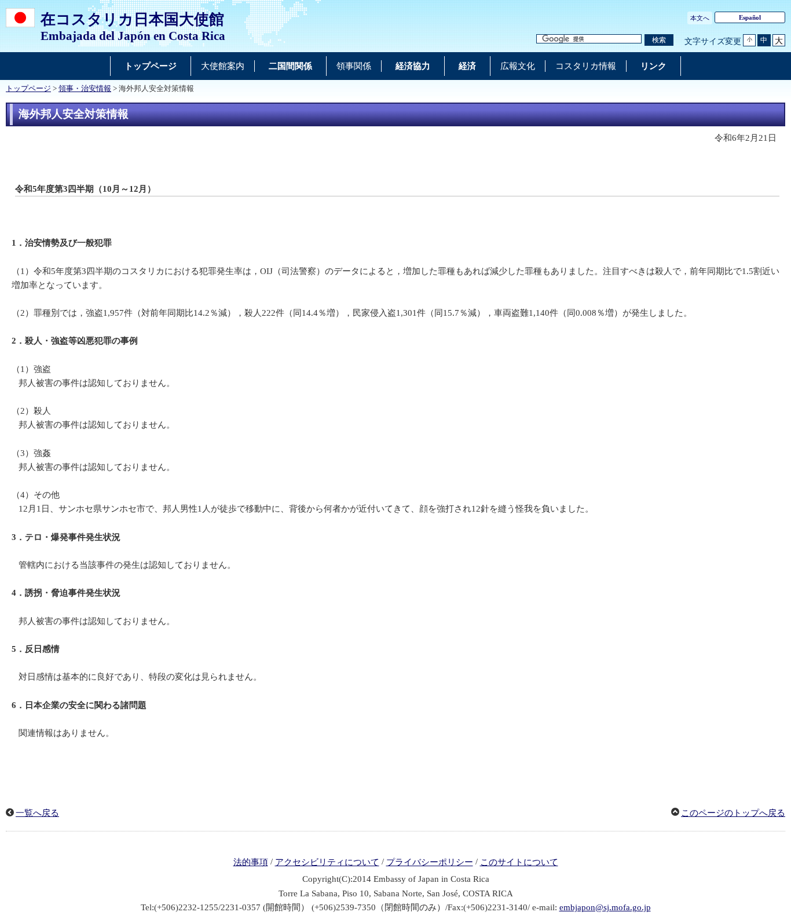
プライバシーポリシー (429, 862)
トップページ (28, 89)
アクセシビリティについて (327, 862)
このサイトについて (519, 862)
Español (750, 17)
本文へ (699, 17)
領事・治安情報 (84, 89)
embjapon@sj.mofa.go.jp (605, 907)
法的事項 (250, 862)
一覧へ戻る (37, 813)
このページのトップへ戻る (733, 813)
